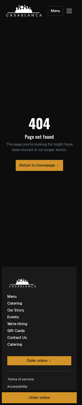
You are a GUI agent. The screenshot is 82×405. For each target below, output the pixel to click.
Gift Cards (16, 330)
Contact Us (17, 337)
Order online (39, 397)
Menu (55, 10)
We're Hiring (17, 323)
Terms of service (20, 379)
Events (13, 317)
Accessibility (17, 386)
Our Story (15, 310)
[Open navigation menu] (69, 11)
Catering (14, 303)
